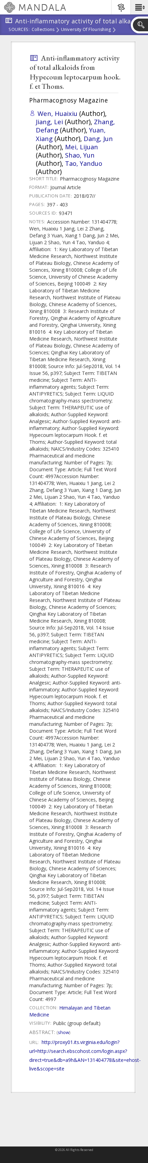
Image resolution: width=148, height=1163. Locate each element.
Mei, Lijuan (81, 146)
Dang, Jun (98, 138)
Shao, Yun (80, 155)
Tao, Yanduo (83, 163)
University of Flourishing (86, 30)
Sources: (19, 30)
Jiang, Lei (49, 121)
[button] (139, 7)
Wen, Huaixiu (57, 113)
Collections (43, 30)
